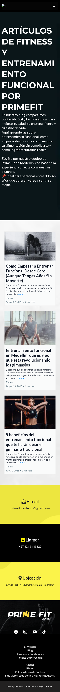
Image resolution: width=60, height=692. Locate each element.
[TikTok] (44, 632)
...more (21, 293)
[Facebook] (16, 632)
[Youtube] (34, 632)
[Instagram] (25, 632)
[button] (54, 6)
